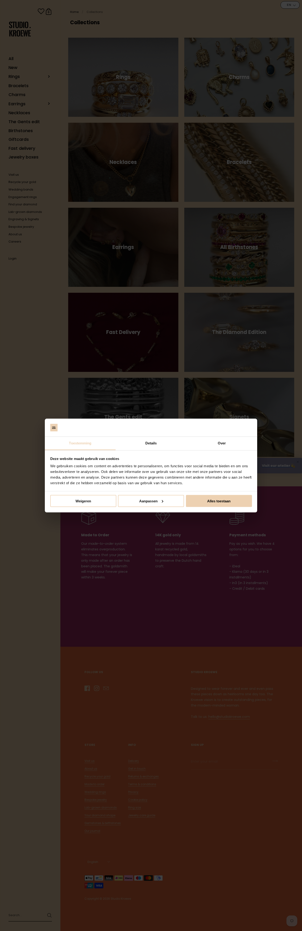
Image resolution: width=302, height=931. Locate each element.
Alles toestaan (219, 501)
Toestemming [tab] (80, 443)
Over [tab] (222, 443)
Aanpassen (148, 501)
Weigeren (83, 501)
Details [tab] (151, 443)
